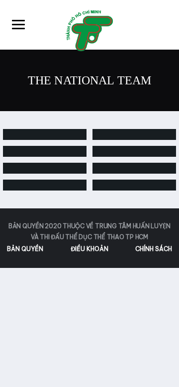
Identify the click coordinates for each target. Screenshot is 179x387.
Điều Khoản (89, 249)
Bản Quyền (25, 249)
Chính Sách (153, 249)
